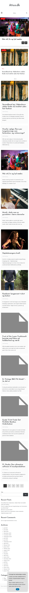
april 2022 (6, 560)
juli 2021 (6, 567)
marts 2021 (6, 572)
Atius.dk (14, 5)
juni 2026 (6, 535)
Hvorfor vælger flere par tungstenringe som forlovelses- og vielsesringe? (13, 136)
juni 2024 (6, 545)
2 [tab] (14, 84)
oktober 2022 (7, 553)
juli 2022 (6, 557)
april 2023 (6, 548)
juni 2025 (6, 543)
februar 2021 (7, 574)
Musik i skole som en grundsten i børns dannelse (12, 516)
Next (26, 48)
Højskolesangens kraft (11, 258)
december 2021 (7, 564)
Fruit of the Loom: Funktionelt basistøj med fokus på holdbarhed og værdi (14, 344)
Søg (2, 497)
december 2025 (7, 538)
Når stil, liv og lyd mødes (12, 179)
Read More (8, 48)
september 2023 (8, 547)
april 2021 (6, 571)
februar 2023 (7, 550)
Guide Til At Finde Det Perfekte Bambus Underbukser (11, 427)
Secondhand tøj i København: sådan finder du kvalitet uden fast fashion (14, 41)
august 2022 (7, 555)
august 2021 (7, 565)
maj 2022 (6, 559)
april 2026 (6, 536)
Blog (4, 20)
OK (17, 589)
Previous (23, 48)
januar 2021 (6, 576)
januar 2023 (6, 552)
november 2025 (7, 540)
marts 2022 (6, 562)
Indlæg (5, 585)
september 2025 (8, 541)
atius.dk (23, 20)
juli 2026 (6, 533)
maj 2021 (6, 569)
